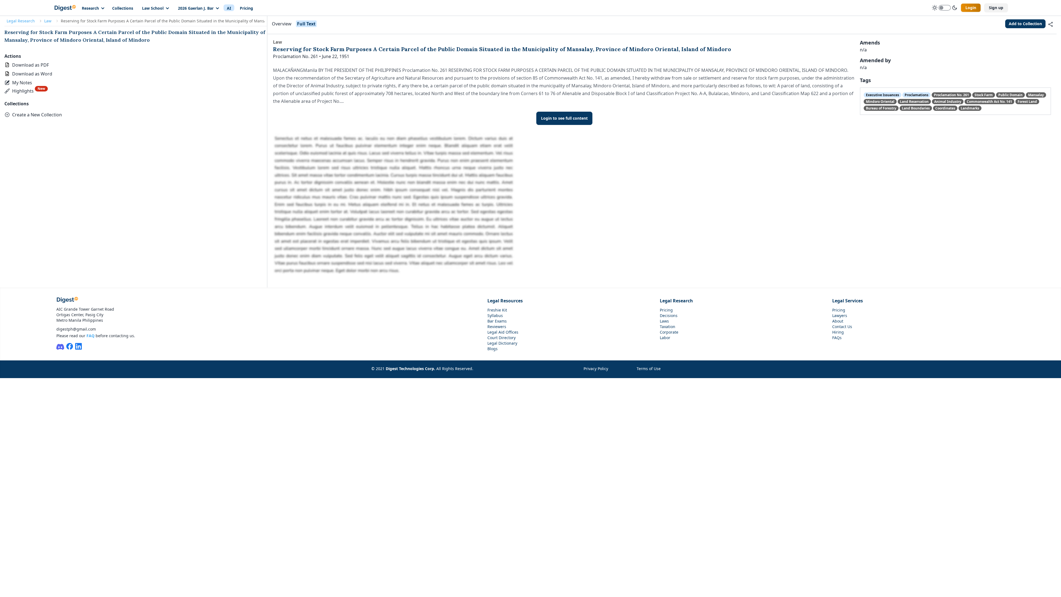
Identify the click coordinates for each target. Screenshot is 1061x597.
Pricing (246, 8)
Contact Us (842, 326)
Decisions (668, 315)
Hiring (838, 332)
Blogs (492, 348)
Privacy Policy (596, 368)
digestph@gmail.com (76, 329)
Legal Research (21, 20)
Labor (665, 337)
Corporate (669, 332)
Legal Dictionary (502, 343)
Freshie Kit (497, 310)
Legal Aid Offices (502, 332)
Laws (664, 321)
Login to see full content (564, 118)
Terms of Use (649, 368)
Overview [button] (281, 24)
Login (970, 7)
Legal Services (847, 301)
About (837, 321)
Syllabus (495, 315)
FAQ (90, 335)
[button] (18, 82)
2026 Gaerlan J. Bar (196, 8)
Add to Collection (1025, 23)
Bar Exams (497, 321)
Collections (122, 8)
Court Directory (501, 337)
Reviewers (496, 326)
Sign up (996, 7)
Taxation (667, 326)
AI (229, 8)
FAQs (837, 337)
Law (47, 20)
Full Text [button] (306, 24)
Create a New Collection (37, 115)
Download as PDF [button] (30, 65)
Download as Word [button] (32, 74)
